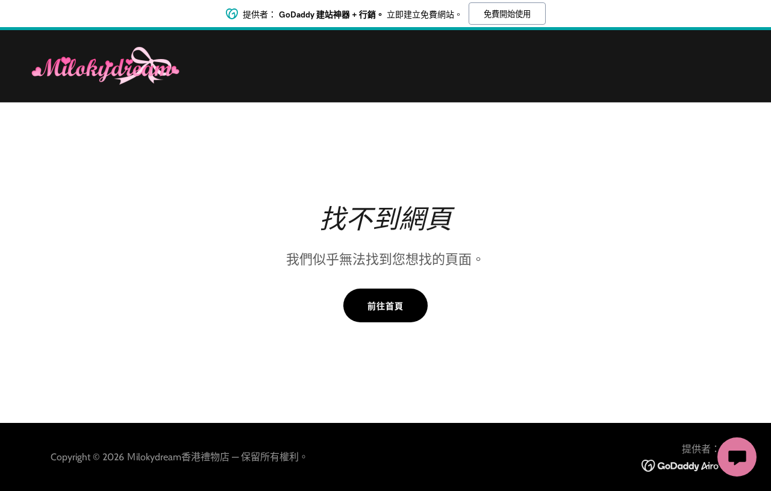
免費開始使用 (507, 14)
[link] (105, 64)
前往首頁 (385, 306)
